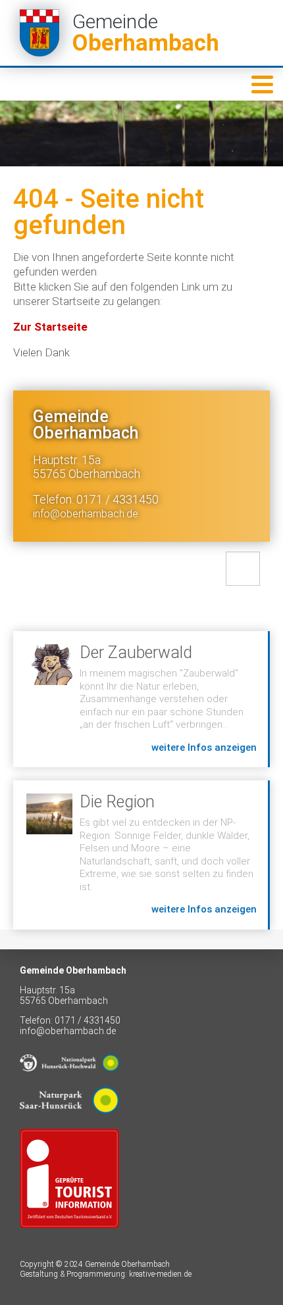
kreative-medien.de (160, 1274)
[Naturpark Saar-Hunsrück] (69, 1123)
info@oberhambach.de (85, 514)
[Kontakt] (243, 569)
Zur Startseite (50, 326)
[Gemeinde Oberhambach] (141, 33)
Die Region (140, 855)
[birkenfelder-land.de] (69, 1238)
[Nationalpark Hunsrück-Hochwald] (69, 1081)
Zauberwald (140, 699)
